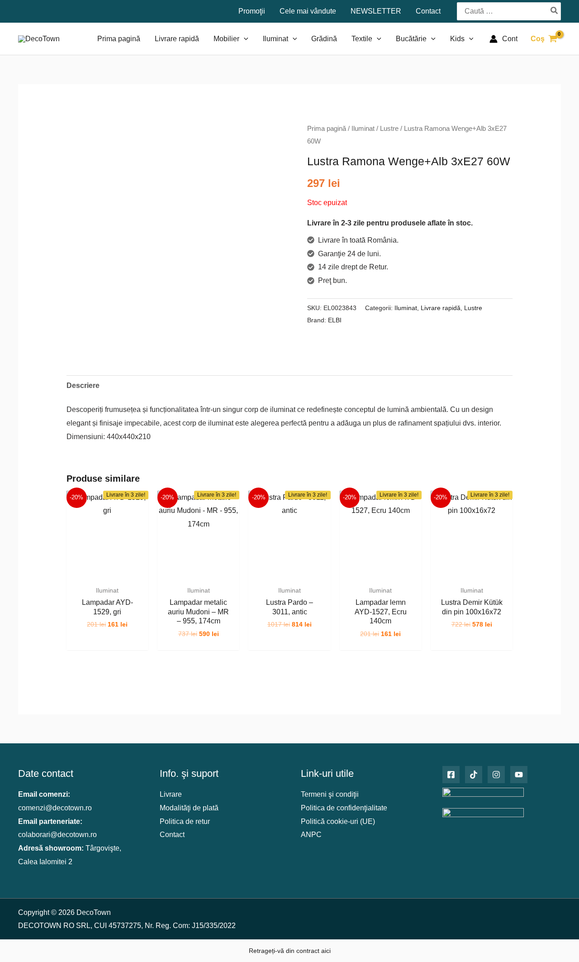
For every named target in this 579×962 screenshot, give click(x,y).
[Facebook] (451, 774)
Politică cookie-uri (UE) (338, 821)
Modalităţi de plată (189, 808)
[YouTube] (518, 774)
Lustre (389, 128)
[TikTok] (473, 774)
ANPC (311, 834)
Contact (172, 834)
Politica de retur (185, 821)
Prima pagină (326, 128)
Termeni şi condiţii (330, 794)
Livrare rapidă (440, 307)
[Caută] (554, 11)
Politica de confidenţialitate (344, 808)
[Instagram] (496, 774)
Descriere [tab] (83, 385)
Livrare (171, 794)
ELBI (335, 320)
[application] (243, 39)
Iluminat (363, 128)
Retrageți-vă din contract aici (290, 950)
